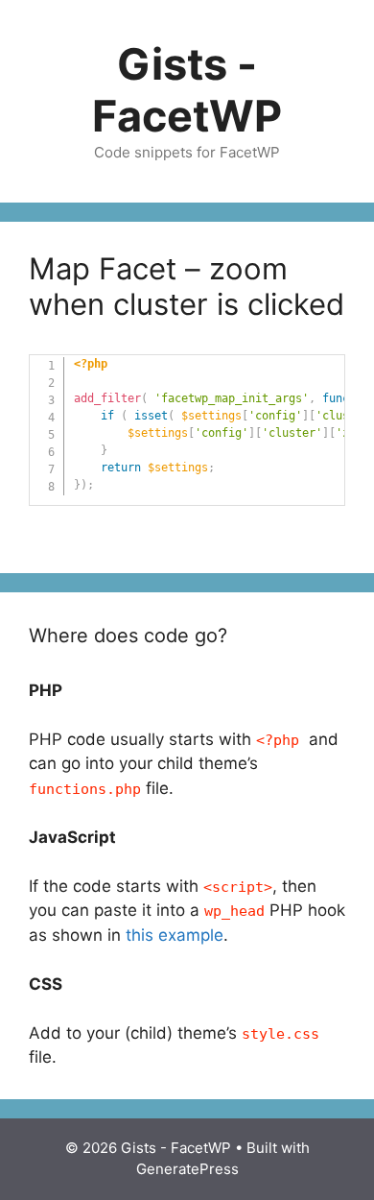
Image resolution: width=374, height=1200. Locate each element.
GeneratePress (187, 1169)
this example (174, 935)
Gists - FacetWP (187, 89)
